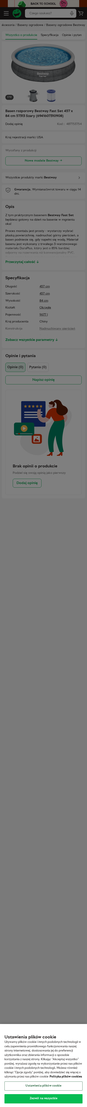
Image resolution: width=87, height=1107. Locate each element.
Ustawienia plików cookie (43, 1086)
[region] (43, 1065)
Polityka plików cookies (66, 1076)
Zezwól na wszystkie (43, 1098)
